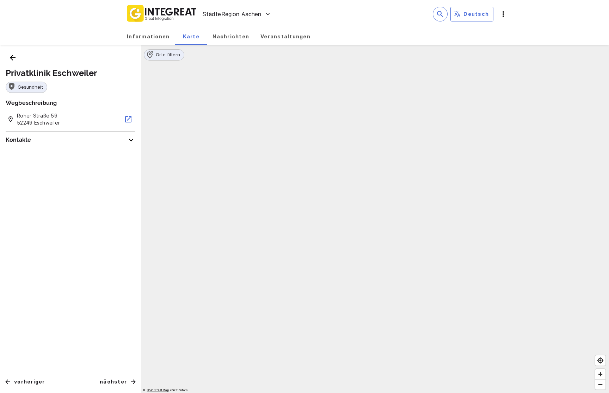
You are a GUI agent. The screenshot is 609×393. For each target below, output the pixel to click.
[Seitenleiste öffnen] (503, 14)
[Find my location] (600, 360)
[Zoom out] (600, 384)
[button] (164, 55)
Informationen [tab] (148, 36)
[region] (375, 219)
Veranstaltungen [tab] (285, 36)
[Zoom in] (600, 374)
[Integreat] (162, 14)
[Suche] (440, 14)
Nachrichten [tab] (231, 36)
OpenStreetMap (158, 390)
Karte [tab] (191, 36)
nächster (113, 382)
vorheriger (29, 382)
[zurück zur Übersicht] (13, 58)
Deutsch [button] (476, 14)
